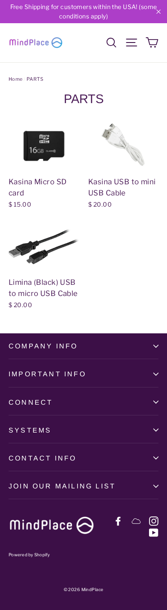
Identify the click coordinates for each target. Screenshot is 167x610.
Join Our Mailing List (62, 486)
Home (16, 79)
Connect (31, 402)
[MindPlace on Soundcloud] (136, 520)
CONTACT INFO (42, 458)
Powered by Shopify (29, 554)
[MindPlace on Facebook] (118, 520)
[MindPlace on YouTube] (153, 532)
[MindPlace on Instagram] (153, 520)
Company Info (43, 346)
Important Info (47, 374)
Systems (30, 430)
